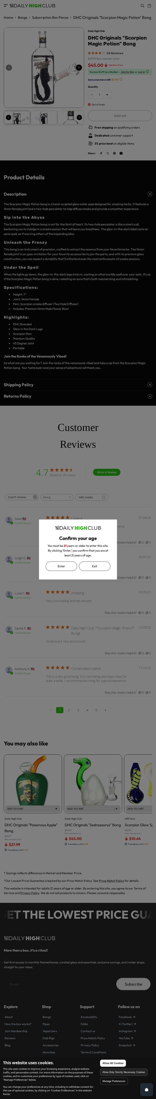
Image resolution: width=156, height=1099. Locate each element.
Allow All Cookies (113, 1063)
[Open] (146, 1089)
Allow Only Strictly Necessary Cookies (124, 1072)
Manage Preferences (114, 1081)
